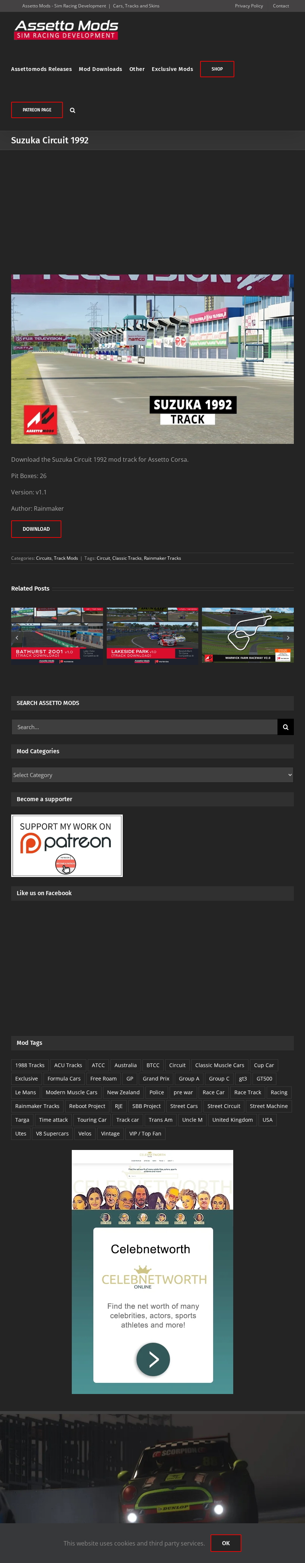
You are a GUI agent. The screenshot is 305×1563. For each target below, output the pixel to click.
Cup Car (264, 1065)
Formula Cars (64, 1078)
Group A (189, 1078)
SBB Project (146, 1105)
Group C (219, 1078)
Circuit (103, 558)
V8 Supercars (52, 1133)
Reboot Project (87, 1105)
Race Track (247, 1092)
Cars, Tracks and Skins (136, 6)
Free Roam (103, 1078)
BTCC (153, 1065)
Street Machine (269, 1105)
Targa (22, 1119)
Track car (127, 1119)
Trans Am (161, 1119)
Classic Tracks (127, 558)
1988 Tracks (30, 1065)
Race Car (214, 1092)
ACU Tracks (68, 1065)
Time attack (53, 1119)
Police (157, 1092)
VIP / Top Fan (145, 1133)
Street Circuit (224, 1105)
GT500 (264, 1078)
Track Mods (66, 558)
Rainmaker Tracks (162, 558)
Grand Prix (156, 1078)
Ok (226, 1543)
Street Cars (184, 1105)
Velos (85, 1133)
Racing (279, 1092)
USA (268, 1119)
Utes (20, 1133)
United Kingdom (232, 1119)
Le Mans (25, 1092)
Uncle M (192, 1119)
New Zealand (123, 1092)
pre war (183, 1092)
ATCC (98, 1065)
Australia (126, 1065)
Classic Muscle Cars (219, 1065)
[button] (73, 110)
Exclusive (26, 1078)
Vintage (110, 1133)
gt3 (243, 1078)
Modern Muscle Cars (71, 1092)
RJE (119, 1105)
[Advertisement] (152, 206)
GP (129, 1078)
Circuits (44, 558)
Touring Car (92, 1119)
